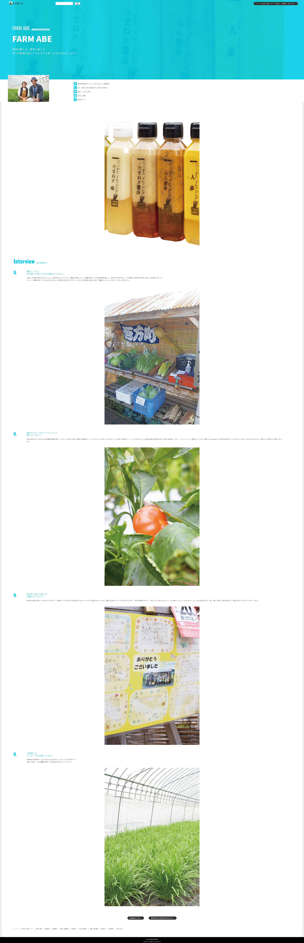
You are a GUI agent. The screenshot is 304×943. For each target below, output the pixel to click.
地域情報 (283, 3)
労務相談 (73, 929)
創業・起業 (39, 929)
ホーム (258, 3)
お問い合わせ (291, 3)
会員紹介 (277, 3)
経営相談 (47, 929)
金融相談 (55, 929)
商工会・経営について (268, 3)
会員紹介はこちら (135, 918)
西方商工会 (18, 3)
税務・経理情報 (64, 929)
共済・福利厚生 (83, 929)
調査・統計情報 (94, 929)
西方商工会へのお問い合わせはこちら (162, 918)
